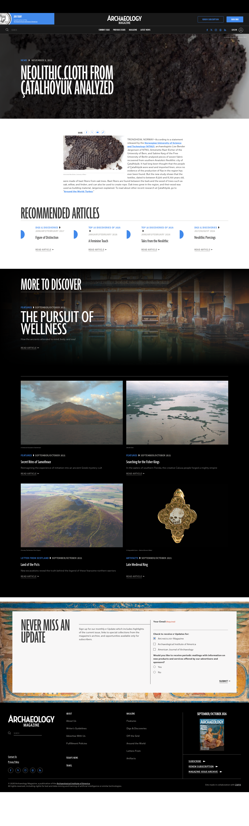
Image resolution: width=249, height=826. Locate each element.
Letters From (134, 751)
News (24, 60)
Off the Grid (133, 736)
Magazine (171, 638)
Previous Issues (119, 29)
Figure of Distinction (46, 237)
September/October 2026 (212, 714)
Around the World (136, 743)
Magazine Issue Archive (203, 771)
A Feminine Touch (98, 241)
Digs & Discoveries (137, 728)
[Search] (7, 30)
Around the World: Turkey (78, 191)
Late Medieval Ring (137, 564)
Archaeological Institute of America (177, 644)
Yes (160, 667)
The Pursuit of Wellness (57, 323)
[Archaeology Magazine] (31, 727)
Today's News (72, 758)
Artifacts (131, 758)
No (159, 672)
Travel (69, 765)
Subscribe (235, 19)
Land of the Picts (30, 564)
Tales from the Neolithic (154, 241)
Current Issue (104, 29)
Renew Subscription (210, 19)
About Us (71, 721)
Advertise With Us (75, 736)
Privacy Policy (13, 762)
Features (131, 721)
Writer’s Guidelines (76, 728)
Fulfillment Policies (76, 743)
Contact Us (12, 757)
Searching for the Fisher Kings (142, 462)
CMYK (238, 784)
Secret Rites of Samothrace (36, 462)
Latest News (145, 29)
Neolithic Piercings (205, 237)
